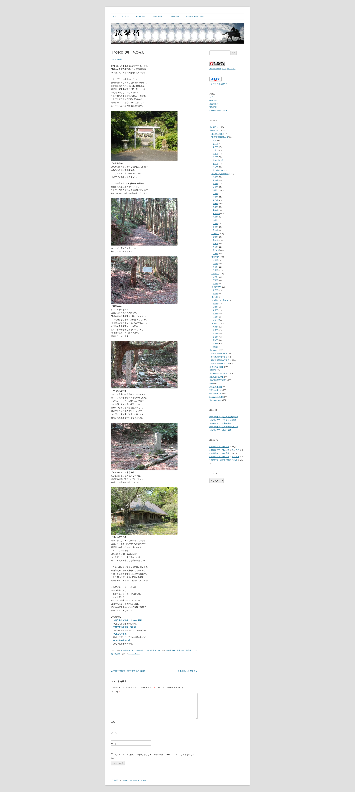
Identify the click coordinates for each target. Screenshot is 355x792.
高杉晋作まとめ (215, 386)
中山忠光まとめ (153, 650)
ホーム (113, 16)
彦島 (211, 383)
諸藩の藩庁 (213, 100)
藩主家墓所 (213, 104)
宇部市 (215, 163)
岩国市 (215, 167)
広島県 (215, 180)
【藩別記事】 (175, 16)
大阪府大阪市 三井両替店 (220, 423)
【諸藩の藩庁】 (141, 16)
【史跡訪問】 (140, 650)
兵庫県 (215, 253)
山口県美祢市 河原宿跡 (219, 446)
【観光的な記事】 (216, 376)
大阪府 (215, 243)
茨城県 (215, 307)
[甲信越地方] (216, 287)
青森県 (215, 327)
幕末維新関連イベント (220, 363)
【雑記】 (213, 370)
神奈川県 (216, 320)
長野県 (215, 293)
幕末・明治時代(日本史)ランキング (222, 68)
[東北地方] (215, 323)
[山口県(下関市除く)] (219, 137)
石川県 (215, 280)
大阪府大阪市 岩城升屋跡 (220, 430)
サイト (114, 743)
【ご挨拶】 (115, 780)
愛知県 (215, 263)
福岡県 (215, 193)
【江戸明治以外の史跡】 (219, 373)
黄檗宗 (117, 653)
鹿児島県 (216, 213)
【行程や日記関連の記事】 (195, 16)
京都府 (215, 240)
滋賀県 (215, 237)
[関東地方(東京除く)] (219, 300)
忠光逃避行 (170, 650)
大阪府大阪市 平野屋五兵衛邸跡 (222, 420)
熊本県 (215, 207)
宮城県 (215, 340)
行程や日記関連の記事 (218, 110)
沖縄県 (215, 217)
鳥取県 (215, 183)
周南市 (215, 153)
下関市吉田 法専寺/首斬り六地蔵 (223, 460)
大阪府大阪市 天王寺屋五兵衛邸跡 (223, 416)
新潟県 (215, 290)
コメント (116, 691)
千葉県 (215, 303)
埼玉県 (215, 317)
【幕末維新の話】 (216, 366)
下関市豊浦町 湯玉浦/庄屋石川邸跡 (128, 671)
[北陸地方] (215, 273)
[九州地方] (215, 190)
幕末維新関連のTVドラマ (221, 360)
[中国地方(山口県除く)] (220, 173)
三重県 (215, 270)
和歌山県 (216, 250)
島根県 (215, 177)
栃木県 (215, 310)
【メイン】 (125, 16)
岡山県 (215, 187)
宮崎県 (215, 210)
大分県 (215, 200)
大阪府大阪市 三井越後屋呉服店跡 (223, 426)
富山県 (215, 283)
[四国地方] (215, 220)
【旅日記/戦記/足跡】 (218, 380)
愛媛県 (215, 227)
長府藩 (188, 650)
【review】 (213, 350)
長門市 (215, 157)
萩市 (214, 140)
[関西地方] (215, 233)
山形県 (215, 337)
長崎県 (215, 203)
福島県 (215, 343)
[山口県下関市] (127, 650)
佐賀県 (215, 197)
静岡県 (215, 260)
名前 (113, 722)
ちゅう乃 (235, 450)
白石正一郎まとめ (216, 396)
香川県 (215, 223)
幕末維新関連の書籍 (219, 353)
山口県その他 (218, 170)
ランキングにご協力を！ (219, 84)
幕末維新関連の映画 (219, 356)
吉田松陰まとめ (215, 390)
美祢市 (215, 147)
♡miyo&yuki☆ (215, 400)
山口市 (215, 143)
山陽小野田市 (218, 160)
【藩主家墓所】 (158, 16)
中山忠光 (180, 650)
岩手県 (215, 330)
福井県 (215, 277)
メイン (212, 97)
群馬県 (215, 313)
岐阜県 (215, 267)
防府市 (215, 150)
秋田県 (215, 333)
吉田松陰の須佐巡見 (188, 671)
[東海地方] (215, 257)
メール (114, 733)
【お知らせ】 (214, 127)
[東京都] (214, 297)
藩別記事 (213, 107)
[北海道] (214, 347)
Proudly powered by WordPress (134, 780)
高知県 (215, 230)
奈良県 (215, 247)
